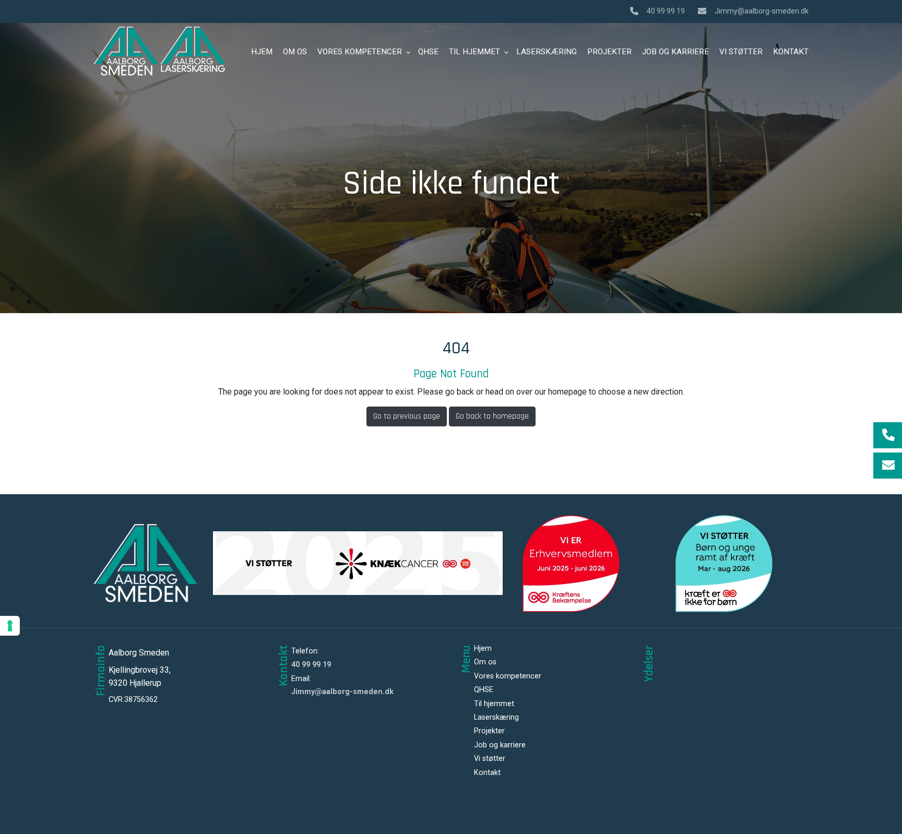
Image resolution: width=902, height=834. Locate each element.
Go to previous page (406, 416)
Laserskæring (496, 717)
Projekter (489, 731)
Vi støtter (489, 758)
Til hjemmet (494, 704)
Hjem (483, 648)
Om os (485, 662)
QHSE (483, 690)
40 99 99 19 (666, 11)
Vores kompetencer (507, 676)
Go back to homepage (492, 416)
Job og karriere (500, 745)
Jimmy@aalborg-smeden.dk (762, 11)
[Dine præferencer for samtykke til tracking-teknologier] (10, 626)
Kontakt (487, 773)
